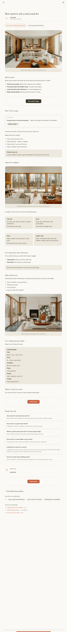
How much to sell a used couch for (15, 25)
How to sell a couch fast (34, 499)
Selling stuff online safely (15, 507)
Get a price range (33, 101)
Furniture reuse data (13, 513)
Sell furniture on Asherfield (52, 499)
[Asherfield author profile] (7, 18)
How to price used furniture (36, 25)
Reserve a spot (12, 124)
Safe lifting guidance (13, 510)
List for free (33, 401)
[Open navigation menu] (63, 2)
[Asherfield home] (3, 2)
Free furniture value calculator (14, 491)
